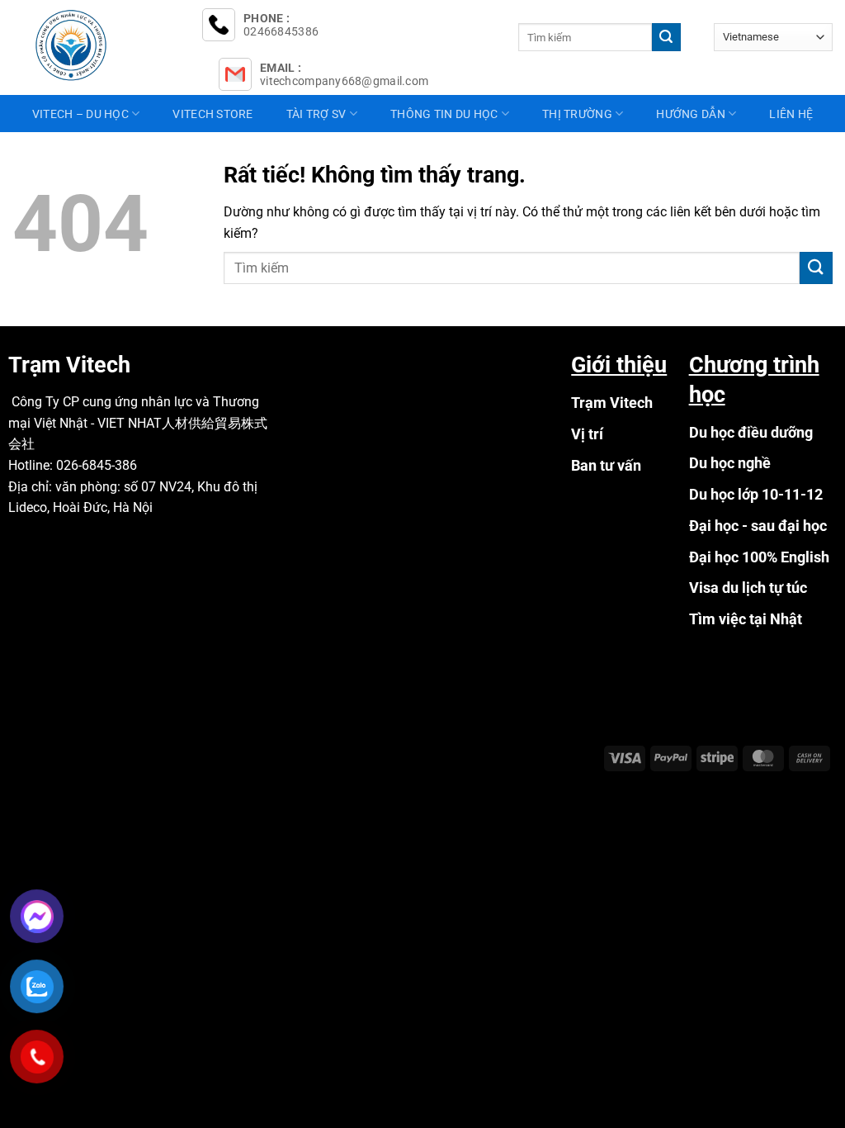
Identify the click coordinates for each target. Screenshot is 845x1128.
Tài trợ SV (316, 114)
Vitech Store (212, 114)
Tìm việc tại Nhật (745, 619)
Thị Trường (577, 114)
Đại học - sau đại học (758, 525)
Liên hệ (791, 114)
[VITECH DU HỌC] (94, 45)
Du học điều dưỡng (751, 432)
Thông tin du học (444, 114)
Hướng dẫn (690, 114)
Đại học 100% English (759, 557)
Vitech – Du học (80, 114)
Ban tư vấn (606, 465)
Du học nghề (730, 463)
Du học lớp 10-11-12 (756, 494)
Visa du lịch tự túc (748, 587)
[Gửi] (666, 37)
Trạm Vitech (612, 402)
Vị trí (587, 434)
